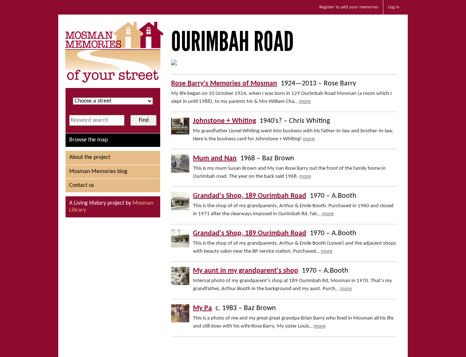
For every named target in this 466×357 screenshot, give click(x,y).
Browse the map (88, 140)
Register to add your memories (348, 7)
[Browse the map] (174, 64)
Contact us (81, 185)
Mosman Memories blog (98, 172)
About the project (89, 157)
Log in (393, 7)
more (305, 101)
